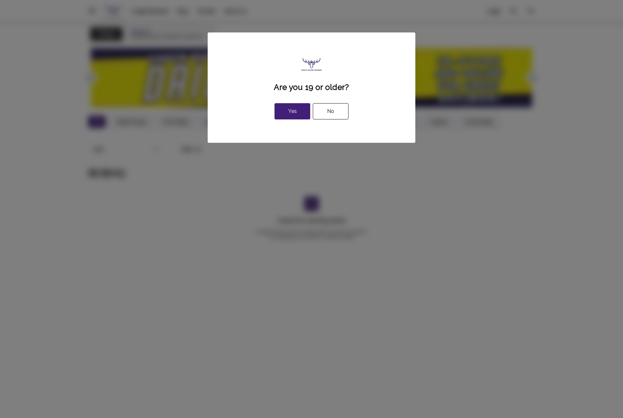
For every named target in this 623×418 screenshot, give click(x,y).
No (330, 111)
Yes (292, 111)
